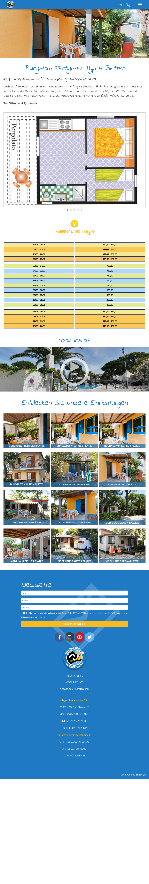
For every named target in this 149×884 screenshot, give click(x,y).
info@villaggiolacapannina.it (74, 734)
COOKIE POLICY (74, 682)
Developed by (133, 774)
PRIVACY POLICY (74, 675)
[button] (139, 4)
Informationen (49, 613)
